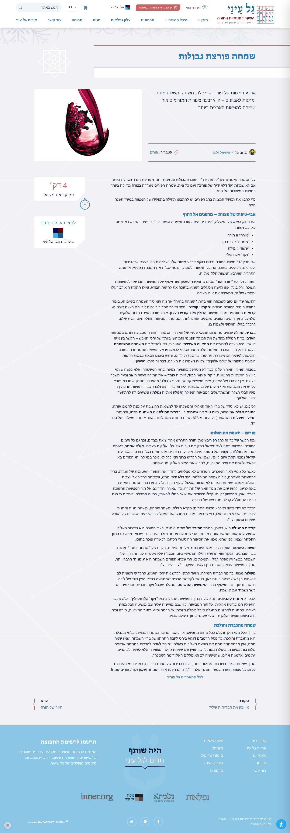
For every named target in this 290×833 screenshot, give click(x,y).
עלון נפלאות (121, 20)
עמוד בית (258, 741)
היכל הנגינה (177, 20)
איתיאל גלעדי (220, 152)
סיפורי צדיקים (212, 755)
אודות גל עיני (26, 20)
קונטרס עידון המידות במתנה (155, 7)
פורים (153, 152)
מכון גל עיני (117, 7)
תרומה (77, 20)
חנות (96, 20)
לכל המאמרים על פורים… (183, 677)
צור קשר (54, 20)
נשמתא (217, 748)
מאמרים (259, 755)
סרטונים (147, 20)
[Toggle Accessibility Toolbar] (281, 824)
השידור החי (193, 7)
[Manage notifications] (7, 825)
